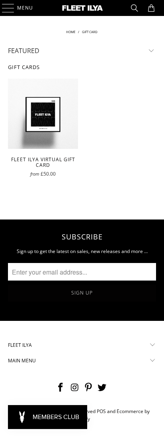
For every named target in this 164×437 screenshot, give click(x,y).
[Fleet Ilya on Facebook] (61, 387)
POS (101, 411)
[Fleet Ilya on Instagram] (75, 387)
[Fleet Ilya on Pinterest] (88, 387)
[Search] (134, 8)
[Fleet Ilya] (82, 8)
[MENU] (4, 8)
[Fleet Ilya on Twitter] (102, 387)
